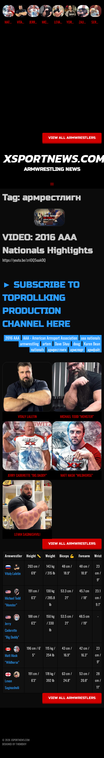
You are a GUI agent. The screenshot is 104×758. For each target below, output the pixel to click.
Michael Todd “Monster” (13, 601)
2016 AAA (12, 338)
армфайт (94, 349)
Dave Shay (62, 344)
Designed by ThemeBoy (14, 744)
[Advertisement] (52, 80)
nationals (37, 349)
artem (47, 344)
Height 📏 (33, 555)
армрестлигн (57, 349)
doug (76, 344)
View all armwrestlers (72, 138)
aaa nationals (90, 338)
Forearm (84, 555)
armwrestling (29, 344)
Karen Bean (92, 344)
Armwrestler (13, 555)
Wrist (98, 555)
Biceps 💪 (66, 555)
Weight (50, 555)
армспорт (77, 349)
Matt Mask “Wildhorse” (12, 659)
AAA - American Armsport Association (50, 338)
